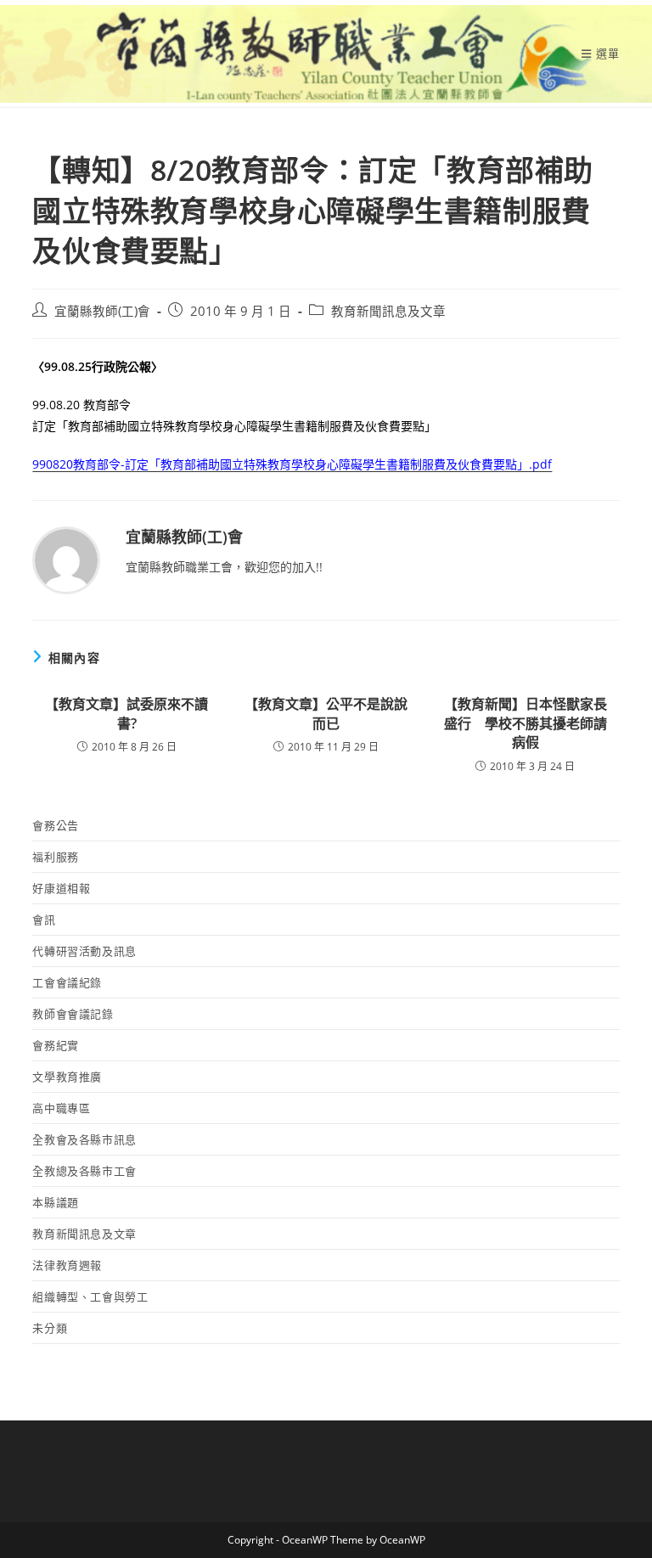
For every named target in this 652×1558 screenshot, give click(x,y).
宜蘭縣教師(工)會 (102, 311)
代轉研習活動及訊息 (84, 951)
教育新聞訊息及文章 (388, 311)
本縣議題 (55, 1202)
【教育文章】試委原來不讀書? (126, 713)
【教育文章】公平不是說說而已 (326, 713)
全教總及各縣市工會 (84, 1170)
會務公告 (55, 825)
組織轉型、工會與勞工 (90, 1296)
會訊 (43, 919)
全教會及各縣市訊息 (84, 1139)
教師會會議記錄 (72, 1013)
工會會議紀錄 (67, 982)
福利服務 (55, 856)
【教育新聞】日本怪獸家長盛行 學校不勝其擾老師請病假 (525, 723)
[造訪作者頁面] (66, 559)
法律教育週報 (67, 1265)
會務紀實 (55, 1045)
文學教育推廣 (67, 1076)
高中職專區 (61, 1108)
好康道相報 (61, 888)
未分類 (49, 1328)
